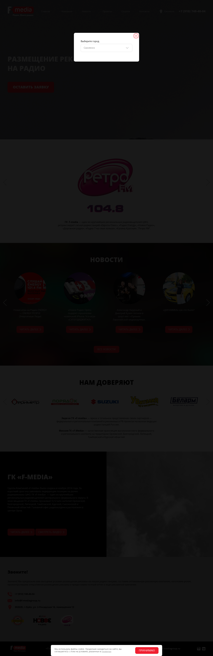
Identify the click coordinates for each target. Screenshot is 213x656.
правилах (106, 651)
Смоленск (89, 47)
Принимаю (147, 650)
